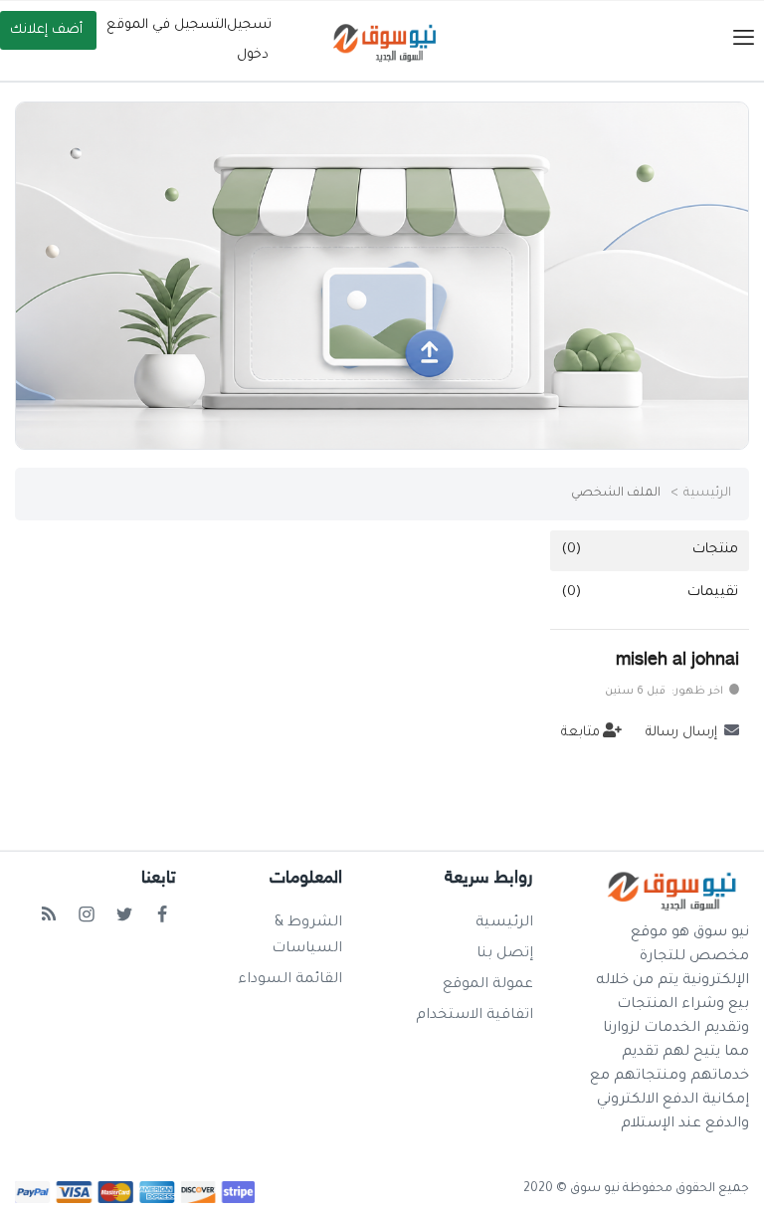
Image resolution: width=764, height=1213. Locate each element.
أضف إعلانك (46, 30)
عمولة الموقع (488, 985)
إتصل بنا (505, 954)
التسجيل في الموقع (166, 25)
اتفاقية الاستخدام (474, 1016)
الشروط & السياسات (307, 936)
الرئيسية (707, 494)
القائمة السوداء (290, 980)
